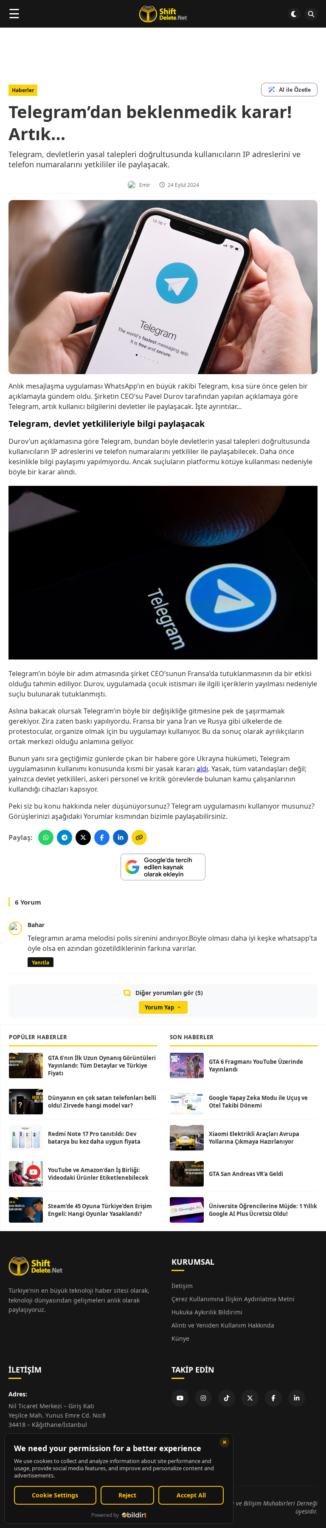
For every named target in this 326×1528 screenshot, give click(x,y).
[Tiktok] (226, 1398)
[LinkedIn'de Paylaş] (120, 837)
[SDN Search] (311, 14)
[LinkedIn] (296, 1398)
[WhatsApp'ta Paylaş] (45, 837)
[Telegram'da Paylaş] (64, 837)
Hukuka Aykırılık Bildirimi (206, 1312)
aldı (202, 768)
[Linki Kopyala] (139, 837)
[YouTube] (179, 1398)
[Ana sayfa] (163, 14)
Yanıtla (40, 962)
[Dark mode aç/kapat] (294, 14)
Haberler (23, 90)
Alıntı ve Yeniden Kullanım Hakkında (222, 1325)
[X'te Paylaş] (83, 837)
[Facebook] (273, 1398)
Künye (180, 1338)
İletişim (182, 1286)
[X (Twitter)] (250, 1398)
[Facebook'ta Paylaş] (102, 837)
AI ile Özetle (295, 90)
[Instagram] (203, 1398)
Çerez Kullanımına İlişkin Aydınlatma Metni (233, 1299)
